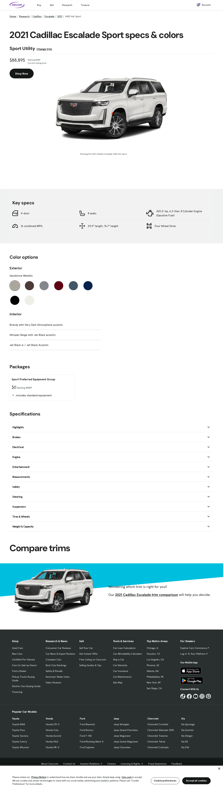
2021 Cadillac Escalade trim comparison (146, 594)
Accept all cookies (196, 780)
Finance (85, 5)
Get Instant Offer (88, 653)
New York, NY (154, 682)
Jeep (116, 718)
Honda (49, 718)
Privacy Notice (38, 777)
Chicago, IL (153, 648)
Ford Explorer (87, 747)
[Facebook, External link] (189, 696)
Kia (183, 718)
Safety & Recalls (54, 671)
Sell (51, 5)
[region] (111, 777)
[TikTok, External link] (182, 696)
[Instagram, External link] (202, 696)
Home (13, 16)
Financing (17, 691)
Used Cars (17, 648)
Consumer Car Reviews (58, 648)
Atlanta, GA (153, 671)
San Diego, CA (154, 688)
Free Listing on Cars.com (92, 659)
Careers (111, 763)
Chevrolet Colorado (158, 747)
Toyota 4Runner (20, 747)
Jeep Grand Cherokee (126, 730)
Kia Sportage (188, 724)
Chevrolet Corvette (157, 724)
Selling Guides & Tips (90, 665)
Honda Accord (53, 735)
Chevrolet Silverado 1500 (160, 730)
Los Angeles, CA (155, 659)
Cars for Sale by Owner (24, 665)
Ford (82, 718)
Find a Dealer (19, 671)
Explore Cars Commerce (193, 648)
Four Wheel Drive (165, 226)
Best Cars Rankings (56, 665)
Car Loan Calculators (124, 648)
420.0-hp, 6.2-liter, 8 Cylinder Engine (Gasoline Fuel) (179, 213)
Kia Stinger (187, 735)
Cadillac (37, 16)
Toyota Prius (18, 730)
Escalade (49, 16)
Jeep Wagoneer (122, 735)
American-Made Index (58, 676)
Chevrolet (153, 718)
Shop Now (21, 73)
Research (67, 5)
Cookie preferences (165, 780)
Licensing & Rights (130, 763)
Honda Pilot (52, 741)
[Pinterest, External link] (208, 696)
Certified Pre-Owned (23, 659)
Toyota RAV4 (18, 724)
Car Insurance (120, 671)
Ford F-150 (86, 735)
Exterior (16, 268)
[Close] (219, 768)
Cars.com (127, 777)
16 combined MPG (31, 226)
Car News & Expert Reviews (60, 653)
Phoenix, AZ (153, 665)
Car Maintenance (122, 676)
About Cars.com (49, 763)
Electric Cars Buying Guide (26, 686)
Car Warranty (120, 665)
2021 (59, 16)
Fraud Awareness (157, 763)
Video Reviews (53, 682)
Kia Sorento (187, 730)
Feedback (176, 763)
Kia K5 (184, 741)
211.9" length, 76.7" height (103, 226)
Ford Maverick (87, 724)
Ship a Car (118, 659)
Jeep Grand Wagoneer (126, 741)
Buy (39, 5)
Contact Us (69, 763)
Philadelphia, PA (155, 676)
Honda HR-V (52, 747)
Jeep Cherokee (122, 747)
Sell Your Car (86, 648)
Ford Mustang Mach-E (92, 741)
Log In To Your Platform (192, 653)
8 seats (92, 213)
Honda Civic (52, 730)
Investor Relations (89, 763)
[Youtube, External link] (195, 696)
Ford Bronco (86, 730)
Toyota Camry (19, 741)
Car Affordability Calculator (127, 653)
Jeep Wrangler (121, 724)
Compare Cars (53, 659)
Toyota (15, 718)
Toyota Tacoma (20, 735)
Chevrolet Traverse (157, 735)
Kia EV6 (185, 747)
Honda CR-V (52, 724)
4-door (25, 213)
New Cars (17, 653)
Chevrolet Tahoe (156, 741)
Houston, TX (153, 653)
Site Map (117, 682)
